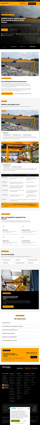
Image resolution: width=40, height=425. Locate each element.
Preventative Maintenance (19, 380)
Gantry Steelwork (5, 262)
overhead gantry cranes (32, 205)
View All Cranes (12, 375)
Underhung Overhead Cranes (12, 394)
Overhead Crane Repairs (19, 388)
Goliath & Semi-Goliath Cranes (12, 389)
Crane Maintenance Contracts (20, 378)
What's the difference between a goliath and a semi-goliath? (12, 326)
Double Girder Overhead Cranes (12, 383)
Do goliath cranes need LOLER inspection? (9, 336)
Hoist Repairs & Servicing (19, 391)
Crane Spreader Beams (26, 393)
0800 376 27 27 (13, 29)
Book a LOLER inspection (8, 306)
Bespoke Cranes (30, 262)
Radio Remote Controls (26, 383)
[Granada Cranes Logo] (5, 4)
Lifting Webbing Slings (26, 385)
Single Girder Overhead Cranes (12, 380)
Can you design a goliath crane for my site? (9, 340)
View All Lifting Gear (27, 375)
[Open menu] (38, 4)
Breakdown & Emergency (19, 383)
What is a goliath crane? (6, 322)
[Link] (3, 385)
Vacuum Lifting (12, 396)
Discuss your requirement (7, 93)
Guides (32, 380)
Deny (25, 420)
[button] (28, 408)
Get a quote (4, 29)
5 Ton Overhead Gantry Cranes (12, 398)
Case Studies (33, 377)
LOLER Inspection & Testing (20, 385)
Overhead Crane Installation (19, 393)
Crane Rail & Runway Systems (20, 262)
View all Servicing (19, 375)
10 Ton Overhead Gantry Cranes (12, 401)
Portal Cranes (18, 259)
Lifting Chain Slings (27, 389)
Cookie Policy (17, 423)
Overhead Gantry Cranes (7, 259)
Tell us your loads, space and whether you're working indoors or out (24, 204)
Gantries (11, 386)
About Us (32, 375)
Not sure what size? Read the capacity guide (23, 93)
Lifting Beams (26, 391)
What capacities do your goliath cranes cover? (10, 329)
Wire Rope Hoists (26, 377)
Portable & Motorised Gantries (33, 259)
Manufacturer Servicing (19, 398)
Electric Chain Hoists (27, 380)
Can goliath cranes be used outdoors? (8, 333)
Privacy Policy (22, 423)
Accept (15, 420)
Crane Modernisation (19, 396)
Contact (32, 384)
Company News (33, 382)
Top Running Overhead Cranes (12, 391)
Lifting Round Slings (27, 387)
